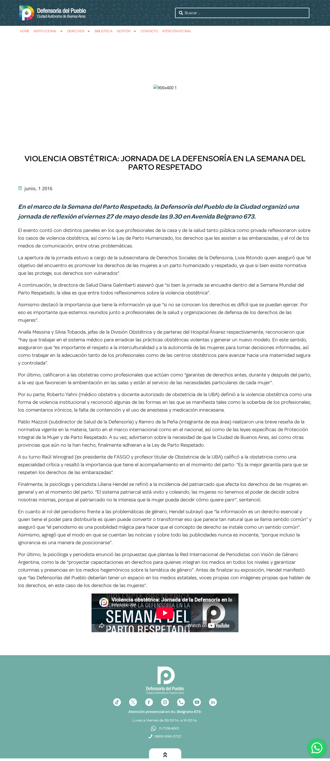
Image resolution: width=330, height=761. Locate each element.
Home (24, 31)
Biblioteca (103, 31)
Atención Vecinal (177, 31)
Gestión (123, 31)
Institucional (45, 31)
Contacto (149, 31)
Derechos (75, 31)
